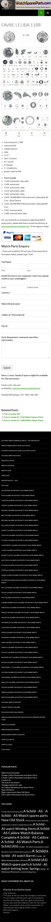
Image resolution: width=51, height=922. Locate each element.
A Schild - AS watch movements (30, 847)
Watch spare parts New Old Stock (15, 446)
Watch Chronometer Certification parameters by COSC (23, 718)
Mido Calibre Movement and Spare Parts (19, 632)
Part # (5, 326)
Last (28, 270)
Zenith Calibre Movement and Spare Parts (19, 697)
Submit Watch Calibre (10, 707)
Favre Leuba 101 (12, 414)
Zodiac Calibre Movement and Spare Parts (19, 510)
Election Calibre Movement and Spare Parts (20, 560)
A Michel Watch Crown (32, 821)
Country (6, 292)
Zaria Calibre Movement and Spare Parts (19, 692)
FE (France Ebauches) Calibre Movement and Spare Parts (23, 581)
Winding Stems (7, 461)
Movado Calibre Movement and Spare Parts (20, 637)
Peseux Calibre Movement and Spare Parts (19, 647)
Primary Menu (47, 13)
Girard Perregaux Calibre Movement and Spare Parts (24, 603)
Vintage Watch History (11, 702)
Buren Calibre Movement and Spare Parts (19, 530)
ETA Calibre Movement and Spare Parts (18, 495)
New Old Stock (7, 740)
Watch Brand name (11, 303)
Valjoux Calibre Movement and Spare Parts (20, 682)
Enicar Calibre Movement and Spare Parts (19, 565)
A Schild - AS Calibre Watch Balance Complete (25, 832)
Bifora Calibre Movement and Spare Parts (19, 520)
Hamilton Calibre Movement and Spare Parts (20, 607)
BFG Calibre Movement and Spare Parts (18, 515)
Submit (7, 367)
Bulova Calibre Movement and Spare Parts (19, 525)
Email (3, 287)
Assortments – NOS (9, 480)
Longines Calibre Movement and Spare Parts (20, 627)
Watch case (6, 470)
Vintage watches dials (11, 456)
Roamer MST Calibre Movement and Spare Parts (22, 657)
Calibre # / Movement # (13, 314)
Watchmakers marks (10, 730)
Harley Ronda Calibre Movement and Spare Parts (22, 612)
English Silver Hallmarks (12, 712)
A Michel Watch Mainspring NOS (12, 812)
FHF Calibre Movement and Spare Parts (18, 598)
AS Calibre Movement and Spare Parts (17, 490)
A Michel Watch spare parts (23, 852)
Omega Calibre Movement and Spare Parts (19, 500)
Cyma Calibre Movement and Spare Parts (19, 550)
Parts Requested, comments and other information (19, 338)
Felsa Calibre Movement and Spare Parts (19, 593)
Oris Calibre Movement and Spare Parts (18, 642)
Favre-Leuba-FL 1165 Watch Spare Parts (23, 417)
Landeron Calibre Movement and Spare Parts (21, 622)
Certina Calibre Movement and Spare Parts (20, 535)
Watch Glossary (8, 725)
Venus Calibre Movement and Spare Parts (19, 687)
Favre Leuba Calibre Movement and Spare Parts (21, 575)
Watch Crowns (7, 466)
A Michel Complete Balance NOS (22, 825)
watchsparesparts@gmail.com (15, 226)
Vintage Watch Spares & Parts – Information (20, 441)
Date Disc (5, 475)
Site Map (4, 485)
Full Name (6, 262)
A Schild (39, 851)
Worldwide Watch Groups (13, 735)
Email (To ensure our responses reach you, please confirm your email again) (25, 277)
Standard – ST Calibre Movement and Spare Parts (22, 667)
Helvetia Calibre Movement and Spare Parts (20, 617)
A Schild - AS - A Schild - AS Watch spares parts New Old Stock (24, 815)
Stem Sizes (5, 749)
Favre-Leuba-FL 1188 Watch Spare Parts (23, 420)
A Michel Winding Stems (28, 872)
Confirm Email (32, 287)
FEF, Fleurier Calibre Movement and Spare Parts (22, 588)
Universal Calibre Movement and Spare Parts (21, 677)
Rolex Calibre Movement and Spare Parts (19, 662)
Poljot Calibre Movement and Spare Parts (19, 652)
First (3, 270)
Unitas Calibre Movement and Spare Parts (19, 672)
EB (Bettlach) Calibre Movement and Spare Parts (22, 555)
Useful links (6, 745)
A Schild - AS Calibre (33, 837)
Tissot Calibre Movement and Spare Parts (19, 505)
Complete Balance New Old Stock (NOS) (18, 451)
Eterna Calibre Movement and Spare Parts (19, 570)
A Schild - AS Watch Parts (20, 842)
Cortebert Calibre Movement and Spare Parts (21, 545)
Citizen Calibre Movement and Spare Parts (19, 540)
